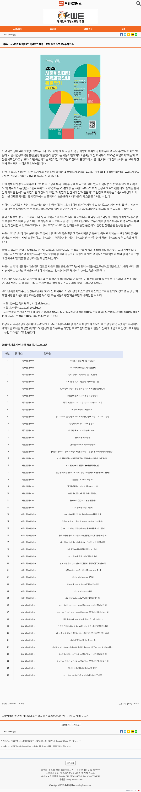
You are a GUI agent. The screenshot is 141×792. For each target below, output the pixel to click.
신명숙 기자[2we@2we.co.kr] (128, 704)
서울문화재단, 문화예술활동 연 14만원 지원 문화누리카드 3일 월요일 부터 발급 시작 (41, 741)
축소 (14, 34)
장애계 (53, 29)
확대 (7, 34)
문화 (123, 29)
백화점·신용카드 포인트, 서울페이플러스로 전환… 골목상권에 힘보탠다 (36, 746)
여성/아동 (88, 29)
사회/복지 (17, 29)
